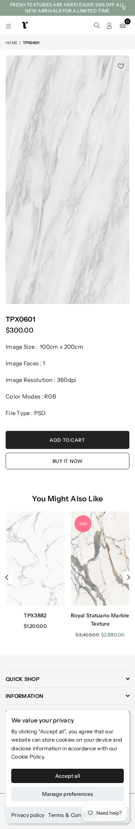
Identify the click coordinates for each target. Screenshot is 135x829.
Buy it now (67, 461)
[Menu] (8, 25)
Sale (83, 523)
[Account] (109, 25)
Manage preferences (67, 794)
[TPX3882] (35, 558)
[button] (122, 25)
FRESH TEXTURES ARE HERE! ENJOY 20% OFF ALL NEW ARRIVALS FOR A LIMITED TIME (67, 8)
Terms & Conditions (72, 815)
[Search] (96, 25)
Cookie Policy (27, 756)
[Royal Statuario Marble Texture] (100, 558)
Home (11, 42)
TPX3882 (35, 615)
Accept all (67, 776)
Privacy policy (27, 815)
